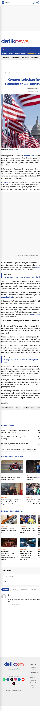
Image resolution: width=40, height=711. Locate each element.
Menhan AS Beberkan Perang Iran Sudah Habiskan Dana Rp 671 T (18, 438)
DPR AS (4, 182)
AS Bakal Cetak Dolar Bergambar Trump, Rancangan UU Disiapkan (15, 444)
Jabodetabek (20, 53)
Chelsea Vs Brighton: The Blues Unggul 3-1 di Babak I (27, 530)
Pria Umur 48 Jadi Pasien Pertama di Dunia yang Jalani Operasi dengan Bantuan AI (26, 555)
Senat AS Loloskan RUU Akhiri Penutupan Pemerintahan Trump (15, 431)
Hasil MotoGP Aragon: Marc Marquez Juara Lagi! (10, 478)
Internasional (31, 53)
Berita (11, 53)
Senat (37, 267)
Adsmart (6, 57)
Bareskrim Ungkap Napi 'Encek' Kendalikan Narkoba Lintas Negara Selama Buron (11, 502)
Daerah (24, 57)
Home (4, 53)
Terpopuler (15, 57)
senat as (26, 408)
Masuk (36, 2)
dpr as (18, 408)
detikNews (5, 73)
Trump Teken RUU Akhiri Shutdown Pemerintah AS (18, 449)
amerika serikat (7, 408)
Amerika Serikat (30, 155)
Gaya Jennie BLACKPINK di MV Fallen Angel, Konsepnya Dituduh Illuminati (8, 555)
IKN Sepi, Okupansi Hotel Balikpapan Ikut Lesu (8, 530)
